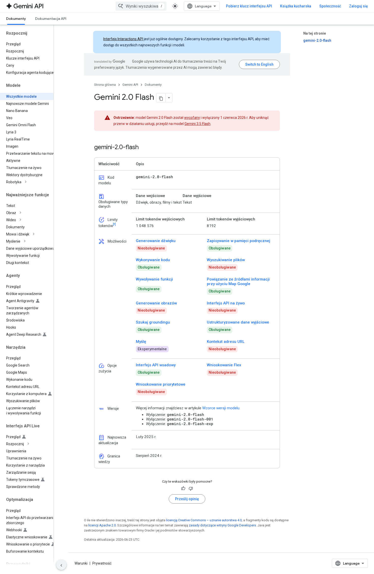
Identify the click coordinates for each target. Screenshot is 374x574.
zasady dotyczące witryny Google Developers (222, 525)
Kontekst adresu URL (225, 341)
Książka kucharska (295, 6)
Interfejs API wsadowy (156, 365)
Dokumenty (16, 18)
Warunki (81, 563)
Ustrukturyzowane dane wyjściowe (238, 322)
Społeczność (330, 6)
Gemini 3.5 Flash (197, 124)
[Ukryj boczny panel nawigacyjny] (61, 565)
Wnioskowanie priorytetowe (160, 384)
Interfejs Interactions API (123, 39)
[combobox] (141, 6)
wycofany (192, 118)
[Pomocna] (183, 488)
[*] (114, 224)
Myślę (141, 341)
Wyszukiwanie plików (226, 260)
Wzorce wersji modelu (220, 408)
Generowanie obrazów (156, 303)
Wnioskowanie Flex (224, 365)
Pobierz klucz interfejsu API (249, 6)
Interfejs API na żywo (226, 303)
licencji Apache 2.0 (102, 525)
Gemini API (130, 85)
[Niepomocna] (191, 488)
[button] (31, 182)
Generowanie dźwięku (156, 241)
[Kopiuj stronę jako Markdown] (161, 97)
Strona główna (105, 85)
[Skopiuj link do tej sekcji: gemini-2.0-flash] (144, 148)
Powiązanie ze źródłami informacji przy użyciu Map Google (238, 281)
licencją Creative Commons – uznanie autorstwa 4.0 (204, 520)
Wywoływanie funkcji (154, 279)
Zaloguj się (358, 6)
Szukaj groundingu (153, 322)
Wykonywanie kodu (153, 260)
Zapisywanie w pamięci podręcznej (238, 241)
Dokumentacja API (50, 18)
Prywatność (101, 563)
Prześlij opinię (187, 499)
